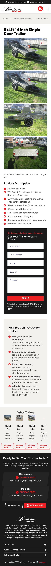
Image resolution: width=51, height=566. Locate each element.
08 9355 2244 (21, 2)
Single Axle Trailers (22, 18)
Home (5, 18)
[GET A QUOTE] (40, 8)
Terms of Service (34, 306)
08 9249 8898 (39, 2)
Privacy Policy (18, 306)
